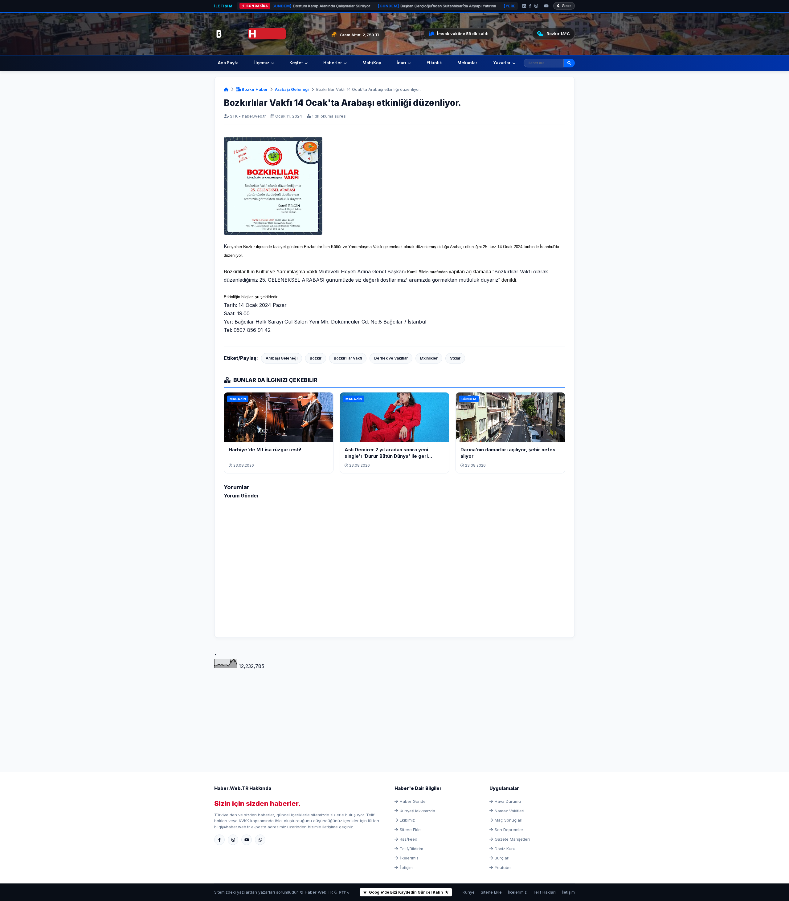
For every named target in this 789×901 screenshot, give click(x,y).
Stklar (455, 358)
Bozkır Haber (254, 89)
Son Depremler (509, 829)
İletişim (223, 6)
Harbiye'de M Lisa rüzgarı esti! (265, 450)
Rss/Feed (408, 839)
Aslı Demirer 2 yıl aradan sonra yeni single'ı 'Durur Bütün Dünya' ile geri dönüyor (386, 456)
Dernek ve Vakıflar (391, 358)
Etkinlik (434, 62)
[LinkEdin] (524, 6)
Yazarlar (502, 62)
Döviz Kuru (505, 848)
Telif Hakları (544, 892)
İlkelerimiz (409, 857)
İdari (401, 62)
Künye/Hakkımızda (417, 810)
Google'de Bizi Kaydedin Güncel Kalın (406, 892)
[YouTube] (546, 6)
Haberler (332, 62)
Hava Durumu (508, 801)
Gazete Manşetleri (512, 839)
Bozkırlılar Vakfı (348, 358)
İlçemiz (261, 62)
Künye (469, 892)
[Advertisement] (394, 713)
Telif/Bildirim (411, 848)
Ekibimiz (407, 820)
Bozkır (315, 358)
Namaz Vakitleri (509, 810)
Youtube (503, 867)
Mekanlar (467, 62)
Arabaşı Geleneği (292, 89)
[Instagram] (536, 6)
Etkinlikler (429, 358)
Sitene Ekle (410, 829)
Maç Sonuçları (508, 820)
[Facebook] (530, 6)
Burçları (502, 857)
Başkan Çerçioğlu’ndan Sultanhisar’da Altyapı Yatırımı (382, 6)
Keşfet (296, 62)
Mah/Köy (371, 62)
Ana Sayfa (228, 62)
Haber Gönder (413, 801)
